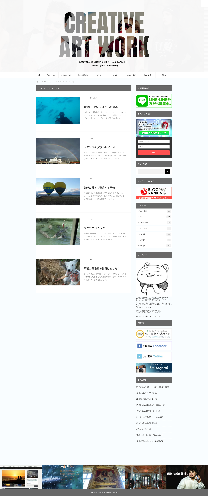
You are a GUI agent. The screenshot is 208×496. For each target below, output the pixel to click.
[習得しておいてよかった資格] (58, 111)
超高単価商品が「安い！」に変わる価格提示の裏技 (152, 387)
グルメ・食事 (131, 75)
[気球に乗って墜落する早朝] (58, 192)
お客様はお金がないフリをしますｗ (147, 393)
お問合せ (163, 75)
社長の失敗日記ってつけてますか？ (147, 399)
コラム (99, 75)
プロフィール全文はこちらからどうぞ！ (149, 316)
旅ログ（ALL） (154, 246)
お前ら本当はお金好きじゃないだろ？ (148, 411)
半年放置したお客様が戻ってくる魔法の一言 (150, 405)
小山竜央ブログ (102, 492)
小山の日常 (154, 234)
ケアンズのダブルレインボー (101, 147)
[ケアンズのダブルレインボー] (58, 152)
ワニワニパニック (94, 228)
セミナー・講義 (154, 223)
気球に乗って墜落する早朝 (99, 187)
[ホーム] (39, 75)
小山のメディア (67, 75)
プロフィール (50, 75)
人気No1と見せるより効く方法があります (149, 435)
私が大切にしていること (144, 429)
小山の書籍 (147, 75)
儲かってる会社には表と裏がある (146, 423)
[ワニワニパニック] (58, 232)
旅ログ (115, 75)
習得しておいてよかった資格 (101, 106)
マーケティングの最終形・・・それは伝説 (149, 417)
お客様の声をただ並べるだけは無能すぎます (150, 441)
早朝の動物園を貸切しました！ (102, 268)
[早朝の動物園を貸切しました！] (58, 273)
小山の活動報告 (83, 75)
